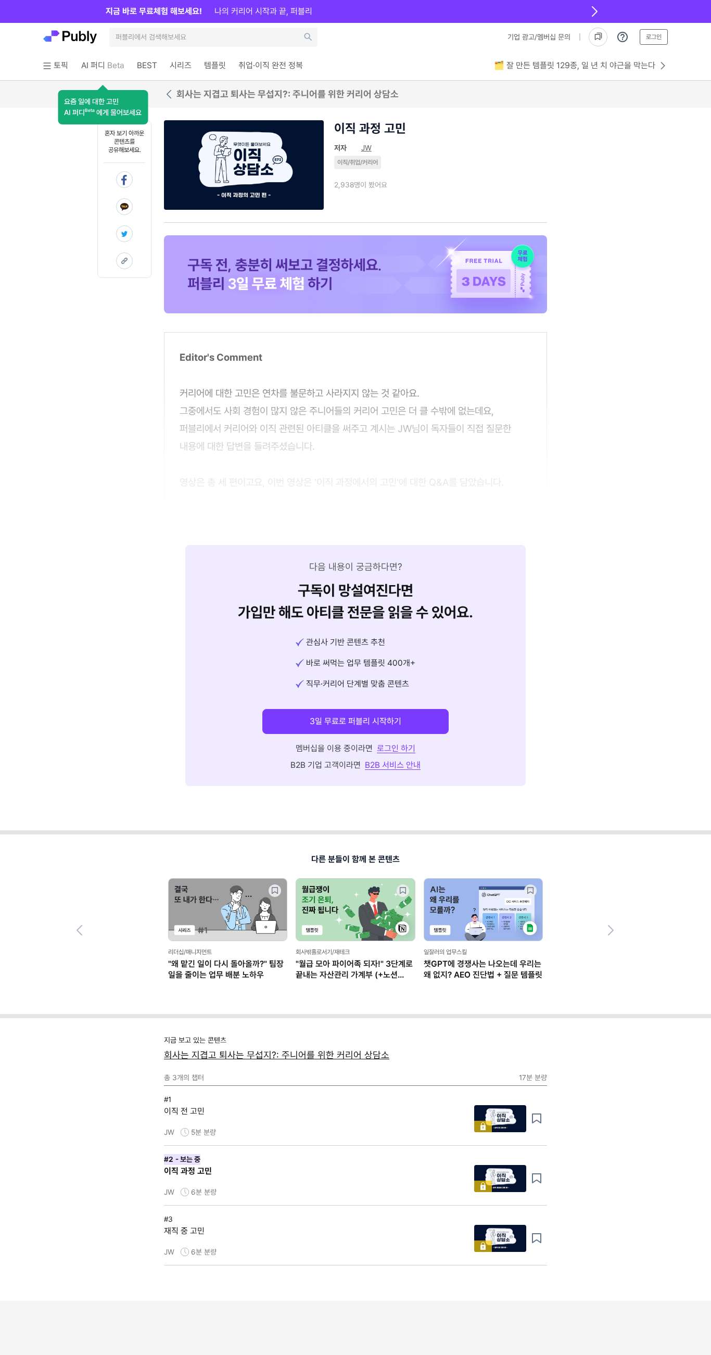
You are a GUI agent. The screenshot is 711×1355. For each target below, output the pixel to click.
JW (366, 148)
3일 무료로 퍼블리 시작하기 (355, 721)
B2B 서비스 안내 (393, 765)
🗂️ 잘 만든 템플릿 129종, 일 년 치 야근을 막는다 (574, 65)
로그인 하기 (396, 748)
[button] (103, 107)
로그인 (654, 37)
